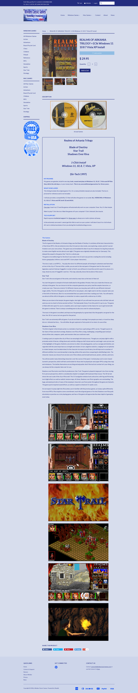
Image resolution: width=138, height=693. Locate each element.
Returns (25, 672)
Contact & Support (28, 669)
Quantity (83, 64)
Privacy (25, 677)
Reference (26, 58)
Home (63, 15)
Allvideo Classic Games (40, 688)
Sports (25, 67)
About (106, 15)
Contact (97, 15)
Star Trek (26, 70)
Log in (95, 3)
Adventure (26, 42)
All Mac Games (28, 84)
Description (46, 97)
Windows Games (73, 15)
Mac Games (87, 15)
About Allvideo (27, 674)
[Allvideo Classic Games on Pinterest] (56, 668)
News (113, 15)
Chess (25, 48)
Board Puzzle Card (29, 45)
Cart (80, 3)
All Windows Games (29, 36)
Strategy (26, 73)
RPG (24, 61)
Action (25, 39)
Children (26, 51)
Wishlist (88, 3)
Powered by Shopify (53, 688)
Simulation (26, 64)
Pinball (25, 55)
